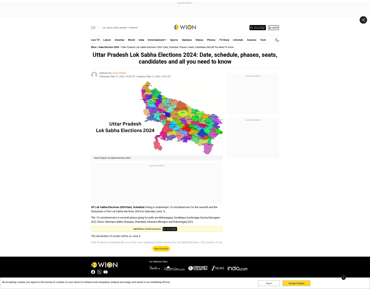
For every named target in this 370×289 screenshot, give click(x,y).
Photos (211, 39)
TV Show (224, 39)
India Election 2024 (109, 47)
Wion (93, 47)
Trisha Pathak (119, 73)
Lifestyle (238, 39)
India (141, 39)
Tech (263, 39)
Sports (174, 39)
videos (199, 39)
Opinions (187, 39)
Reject (269, 283)
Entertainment (156, 39)
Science (251, 39)
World (131, 39)
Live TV (95, 39)
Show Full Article (161, 249)
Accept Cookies (296, 283)
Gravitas (119, 39)
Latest (107, 39)
